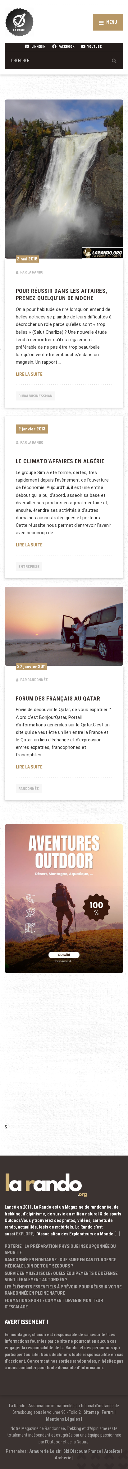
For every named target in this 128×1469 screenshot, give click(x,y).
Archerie (63, 1457)
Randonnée (28, 788)
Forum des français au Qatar (58, 699)
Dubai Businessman (35, 396)
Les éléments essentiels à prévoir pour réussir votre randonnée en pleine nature (63, 1290)
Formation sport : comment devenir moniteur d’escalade (54, 1303)
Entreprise (28, 566)
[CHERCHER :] (64, 60)
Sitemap (91, 1412)
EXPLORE (24, 1233)
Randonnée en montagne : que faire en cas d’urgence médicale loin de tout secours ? (60, 1262)
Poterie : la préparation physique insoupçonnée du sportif (60, 1249)
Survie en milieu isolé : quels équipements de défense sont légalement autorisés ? (61, 1276)
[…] (117, 1233)
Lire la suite (64, 374)
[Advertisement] (64, 1056)
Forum (108, 1412)
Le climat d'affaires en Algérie (60, 461)
